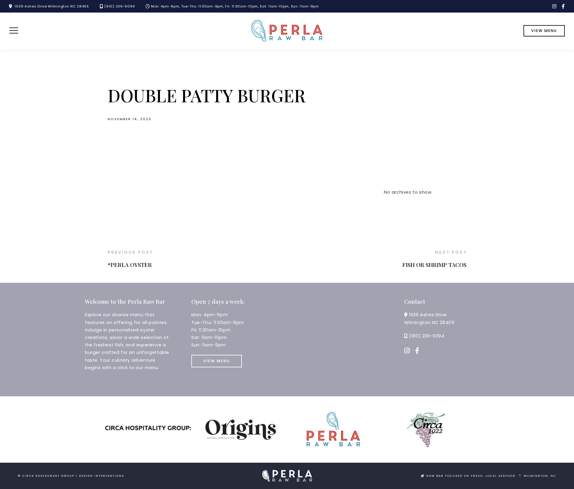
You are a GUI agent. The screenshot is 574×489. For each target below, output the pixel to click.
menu (151, 368)
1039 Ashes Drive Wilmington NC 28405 (51, 6)
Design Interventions (101, 476)
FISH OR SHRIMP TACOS (434, 264)
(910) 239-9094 (119, 6)
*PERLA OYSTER (130, 264)
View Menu (216, 361)
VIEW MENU (544, 30)
